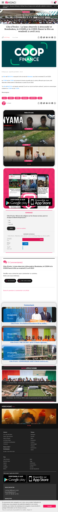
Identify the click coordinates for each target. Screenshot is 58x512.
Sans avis (11, 224)
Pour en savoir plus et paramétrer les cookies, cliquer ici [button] (17, 509)
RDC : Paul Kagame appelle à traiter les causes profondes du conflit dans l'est (21, 6)
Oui (9, 220)
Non (10, 222)
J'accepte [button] (49, 506)
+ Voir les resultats (21, 228)
